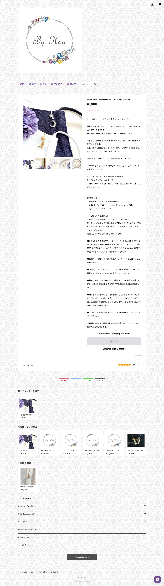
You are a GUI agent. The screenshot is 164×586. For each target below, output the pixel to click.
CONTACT (71, 84)
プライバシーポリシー (27, 572)
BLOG (43, 84)
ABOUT (32, 84)
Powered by (79, 581)
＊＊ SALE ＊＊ (24, 545)
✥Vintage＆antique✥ (27, 506)
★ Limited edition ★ (27, 529)
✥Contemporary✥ (26, 514)
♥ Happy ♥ (23, 537)
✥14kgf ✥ (22, 522)
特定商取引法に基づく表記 (48, 572)
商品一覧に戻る (82, 557)
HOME (21, 84)
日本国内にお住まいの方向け (114, 349)
